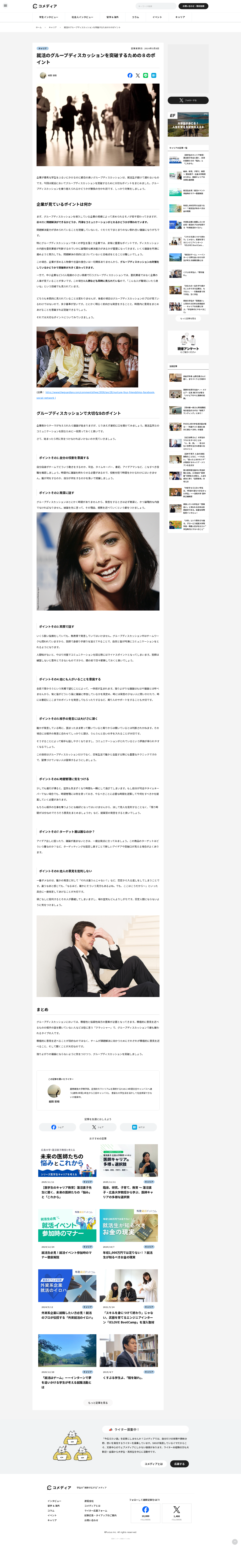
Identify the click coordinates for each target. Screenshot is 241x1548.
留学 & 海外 (54, 1505)
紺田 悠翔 (52, 75)
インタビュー (54, 1501)
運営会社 (89, 1501)
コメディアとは (92, 1505)
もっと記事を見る (98, 1402)
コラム (51, 1510)
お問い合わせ (91, 1520)
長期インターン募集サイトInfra (120, 1538)
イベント (52, 1515)
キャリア (53, 27)
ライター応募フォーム (95, 1510)
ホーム (39, 27)
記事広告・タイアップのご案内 (100, 1515)
